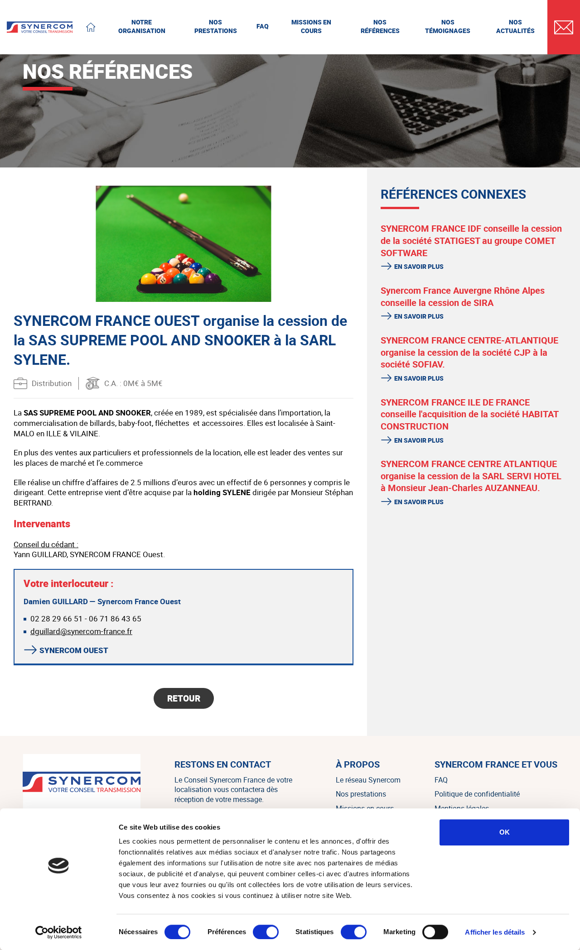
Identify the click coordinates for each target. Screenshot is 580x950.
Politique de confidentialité (477, 794)
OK (504, 832)
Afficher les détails (495, 932)
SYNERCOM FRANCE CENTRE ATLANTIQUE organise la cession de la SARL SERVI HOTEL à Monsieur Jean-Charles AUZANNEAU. (471, 476)
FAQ (441, 780)
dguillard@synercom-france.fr (81, 631)
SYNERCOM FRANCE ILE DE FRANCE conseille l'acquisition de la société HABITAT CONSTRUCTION (469, 414)
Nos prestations (361, 794)
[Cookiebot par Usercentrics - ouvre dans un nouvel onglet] (58, 932)
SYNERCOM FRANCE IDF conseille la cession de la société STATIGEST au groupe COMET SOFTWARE (471, 240)
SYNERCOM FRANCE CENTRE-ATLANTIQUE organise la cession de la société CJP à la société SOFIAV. (469, 352)
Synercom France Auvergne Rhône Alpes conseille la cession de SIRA (463, 296)
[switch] (266, 932)
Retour (183, 698)
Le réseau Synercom (368, 780)
